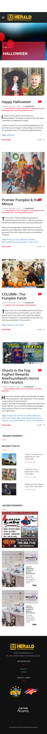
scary (11, 420)
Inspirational (34, 108)
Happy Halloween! (16, 102)
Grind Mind (28, 416)
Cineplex (10, 416)
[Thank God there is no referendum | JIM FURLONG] (9, 459)
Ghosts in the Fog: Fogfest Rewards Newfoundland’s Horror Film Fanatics (20, 376)
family (9, 240)
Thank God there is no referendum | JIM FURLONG (34, 456)
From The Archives (23, 108)
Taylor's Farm (33, 242)
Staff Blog (18, 110)
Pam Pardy (19, 325)
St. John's (27, 420)
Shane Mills (18, 420)
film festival (18, 416)
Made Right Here (7, 110)
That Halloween (38, 420)
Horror (4, 418)
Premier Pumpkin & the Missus (20, 202)
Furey (17, 240)
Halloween (10, 135)
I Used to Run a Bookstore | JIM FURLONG (31, 471)
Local (42, 108)
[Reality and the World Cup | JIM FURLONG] (9, 489)
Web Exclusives (27, 110)
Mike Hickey (21, 418)
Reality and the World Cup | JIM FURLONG (34, 485)
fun (13, 240)
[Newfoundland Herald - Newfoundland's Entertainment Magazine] (21, 17)
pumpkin (23, 242)
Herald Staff (29, 106)
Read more (6, 140)
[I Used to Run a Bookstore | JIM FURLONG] (9, 474)
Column (8, 305)
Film (17, 389)
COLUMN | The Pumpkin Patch (14, 296)
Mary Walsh (11, 418)
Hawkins (32, 240)
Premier (17, 242)
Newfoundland (7, 242)
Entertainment (10, 108)
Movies (29, 418)
